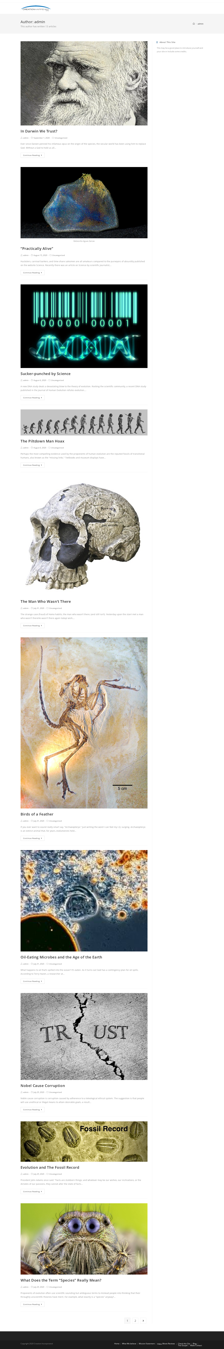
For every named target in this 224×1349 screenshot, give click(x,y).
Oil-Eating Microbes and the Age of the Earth (61, 957)
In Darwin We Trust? (39, 131)
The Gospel (183, 1345)
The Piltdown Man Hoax (42, 441)
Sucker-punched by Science (46, 373)
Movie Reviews (168, 1343)
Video (159, 1344)
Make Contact (196, 1345)
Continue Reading (31, 155)
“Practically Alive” (37, 248)
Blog (195, 1343)
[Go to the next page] (143, 1321)
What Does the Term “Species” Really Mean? (61, 1280)
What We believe (129, 1343)
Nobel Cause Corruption (43, 1085)
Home (116, 1343)
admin (25, 138)
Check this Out (184, 1343)
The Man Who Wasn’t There (46, 601)
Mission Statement (147, 1343)
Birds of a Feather (37, 814)
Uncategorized (61, 138)
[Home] (194, 23)
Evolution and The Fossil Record (50, 1167)
